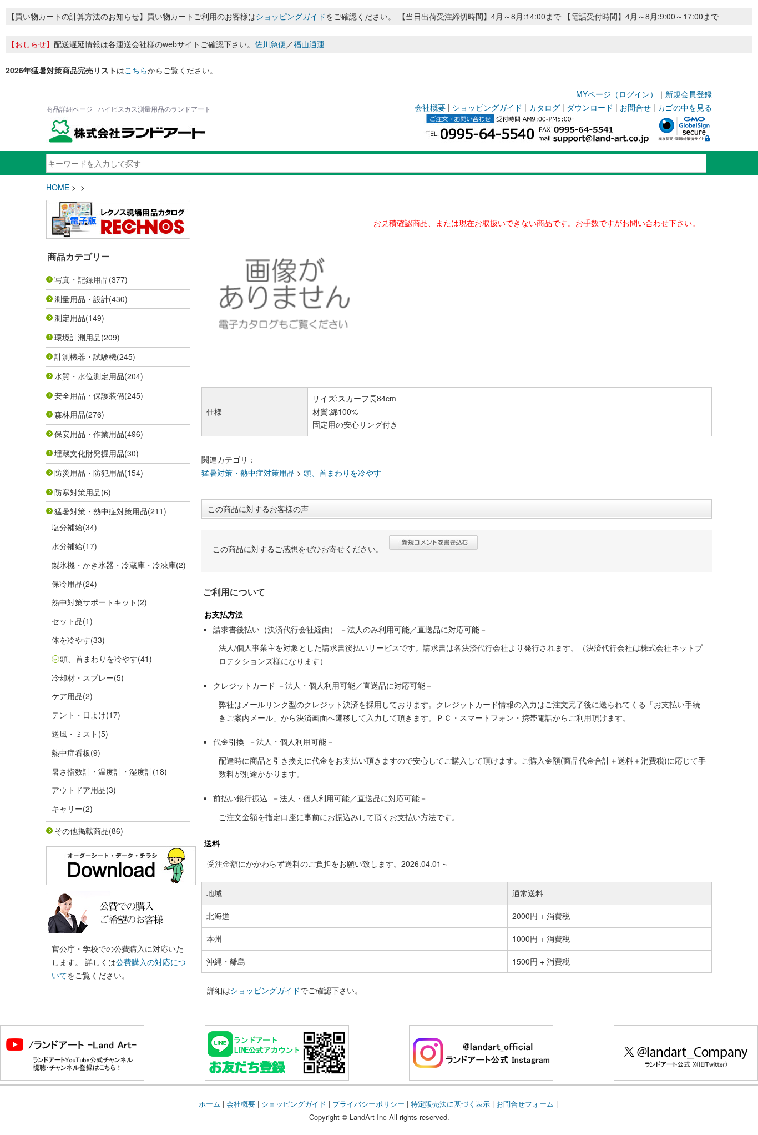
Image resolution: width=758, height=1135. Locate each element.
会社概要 (430, 107)
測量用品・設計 (81, 298)
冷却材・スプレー (83, 677)
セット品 (67, 620)
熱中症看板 (71, 752)
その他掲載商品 (81, 830)
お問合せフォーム (525, 1103)
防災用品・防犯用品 (89, 472)
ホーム (209, 1103)
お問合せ (635, 107)
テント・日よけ (79, 714)
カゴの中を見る (685, 107)
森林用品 (69, 414)
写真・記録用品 (81, 279)
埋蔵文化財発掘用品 (89, 453)
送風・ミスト (75, 733)
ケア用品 (67, 695)
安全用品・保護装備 (89, 395)
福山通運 (309, 43)
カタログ (544, 107)
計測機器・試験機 (85, 356)
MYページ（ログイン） (617, 93)
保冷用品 (67, 583)
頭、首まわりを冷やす (99, 658)
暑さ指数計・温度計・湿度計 (102, 771)
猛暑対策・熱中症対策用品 (101, 510)
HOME (57, 187)
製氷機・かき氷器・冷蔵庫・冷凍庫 (114, 564)
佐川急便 (270, 43)
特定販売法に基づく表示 (450, 1103)
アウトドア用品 (79, 789)
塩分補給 (67, 527)
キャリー (67, 808)
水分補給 (67, 545)
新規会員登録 (688, 93)
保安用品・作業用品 (89, 433)
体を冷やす (71, 639)
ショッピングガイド (291, 16)
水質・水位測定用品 (89, 375)
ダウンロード (590, 107)
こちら (136, 70)
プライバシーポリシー (368, 1103)
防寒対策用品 (77, 492)
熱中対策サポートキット (94, 601)
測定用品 (69, 317)
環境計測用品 (77, 337)
